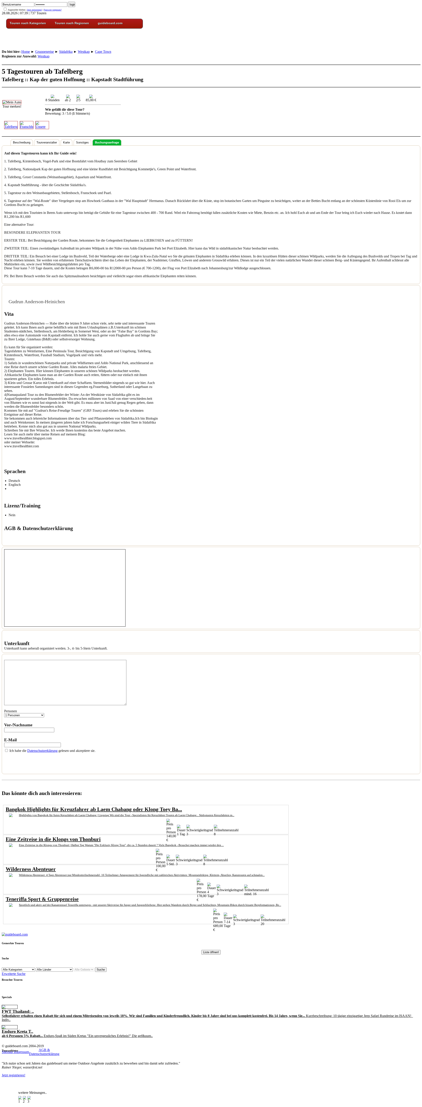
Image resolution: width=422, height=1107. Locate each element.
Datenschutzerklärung (42, 751)
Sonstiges (82, 142)
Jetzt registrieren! (34, 10)
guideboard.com (110, 23)
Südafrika (66, 51)
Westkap (84, 51)
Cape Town (103, 51)
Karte (66, 142)
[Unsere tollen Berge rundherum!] (41, 125)
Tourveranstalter (46, 142)
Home (25, 51)
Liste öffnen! (211, 952)
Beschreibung (21, 142)
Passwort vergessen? (53, 10)
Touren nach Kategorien (28, 23)
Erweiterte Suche (13, 974)
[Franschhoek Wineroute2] (26, 125)
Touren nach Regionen (72, 23)
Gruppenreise (44, 51)
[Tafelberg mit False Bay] (10, 125)
